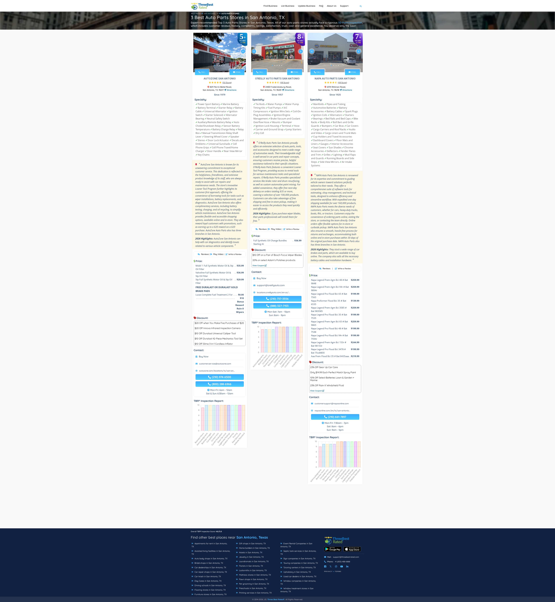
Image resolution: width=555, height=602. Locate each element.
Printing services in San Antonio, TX (255, 592)
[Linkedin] (347, 566)
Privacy (328, 571)
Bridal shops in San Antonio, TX (208, 563)
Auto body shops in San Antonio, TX (210, 558)
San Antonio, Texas (252, 537)
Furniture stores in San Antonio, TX (210, 594)
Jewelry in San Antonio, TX (251, 557)
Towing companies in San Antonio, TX (300, 563)
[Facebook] (325, 566)
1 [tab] (214, 65)
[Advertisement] (277, 508)
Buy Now (203, 356)
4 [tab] (221, 65)
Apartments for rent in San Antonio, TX (209, 545)
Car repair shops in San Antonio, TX (210, 572)
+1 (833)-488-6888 (342, 561)
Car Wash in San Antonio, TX (207, 576)
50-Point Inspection (350, 22)
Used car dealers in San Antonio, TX (299, 576)
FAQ (321, 5)
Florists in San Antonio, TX (250, 566)
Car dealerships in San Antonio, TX (210, 567)
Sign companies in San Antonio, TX (299, 558)
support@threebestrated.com (346, 557)
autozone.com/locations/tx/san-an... (217, 370)
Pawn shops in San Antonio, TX (252, 579)
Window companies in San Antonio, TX (298, 582)
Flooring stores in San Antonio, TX (210, 590)
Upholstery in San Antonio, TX (297, 572)
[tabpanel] (219, 52)
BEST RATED (196, 13)
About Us (331, 5)
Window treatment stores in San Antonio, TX (296, 590)
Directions (231, 90)
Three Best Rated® (275, 599)
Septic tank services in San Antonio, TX (298, 552)
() (227, 82)
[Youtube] (341, 566)
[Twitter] (331, 566)
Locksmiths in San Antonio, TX (252, 570)
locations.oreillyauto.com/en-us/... (273, 292)
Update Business (306, 5)
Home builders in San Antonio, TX (254, 548)
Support (344, 5)
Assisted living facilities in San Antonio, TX (211, 552)
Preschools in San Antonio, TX (252, 588)
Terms (338, 571)
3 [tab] (219, 65)
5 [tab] (281, 65)
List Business (287, 5)
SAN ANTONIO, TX (211, 13)
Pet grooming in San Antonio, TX (253, 584)
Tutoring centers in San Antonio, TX (299, 567)
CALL (202, 72)
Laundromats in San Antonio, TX (253, 561)
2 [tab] (217, 65)
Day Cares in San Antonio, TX (207, 581)
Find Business (270, 5)
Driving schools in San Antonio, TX (210, 585)
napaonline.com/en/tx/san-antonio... (332, 410)
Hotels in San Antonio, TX (250, 552)
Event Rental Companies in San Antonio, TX (296, 545)
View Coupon (258, 265)
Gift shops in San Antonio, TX (252, 543)
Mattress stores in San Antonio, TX (254, 575)
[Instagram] (336, 566)
